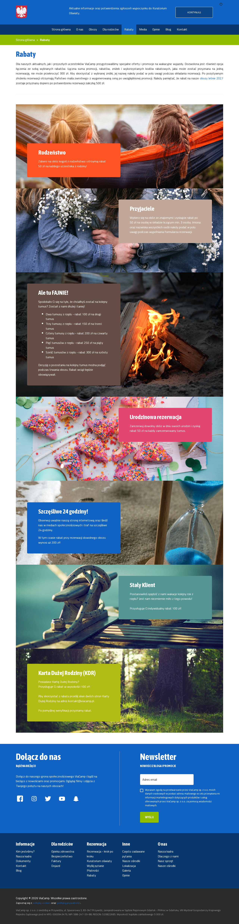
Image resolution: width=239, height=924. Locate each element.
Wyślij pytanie (95, 866)
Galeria (126, 870)
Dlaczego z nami (168, 856)
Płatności (93, 870)
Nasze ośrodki (131, 861)
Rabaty (91, 875)
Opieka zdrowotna (62, 851)
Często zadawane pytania (133, 854)
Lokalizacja (129, 866)
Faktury (56, 861)
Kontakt (21, 866)
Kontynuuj (194, 12)
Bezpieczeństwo (61, 856)
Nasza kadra (23, 856)
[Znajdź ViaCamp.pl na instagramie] (34, 799)
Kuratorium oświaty (99, 861)
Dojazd (55, 866)
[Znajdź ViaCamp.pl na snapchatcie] (76, 799)
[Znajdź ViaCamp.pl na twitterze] (48, 799)
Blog (19, 870)
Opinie (126, 875)
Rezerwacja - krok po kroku (100, 854)
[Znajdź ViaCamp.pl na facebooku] (20, 799)
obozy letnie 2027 (211, 78)
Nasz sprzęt (165, 861)
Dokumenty (23, 861)
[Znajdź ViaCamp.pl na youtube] (62, 799)
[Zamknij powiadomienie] (221, 4)
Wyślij (149, 817)
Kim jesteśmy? (25, 851)
